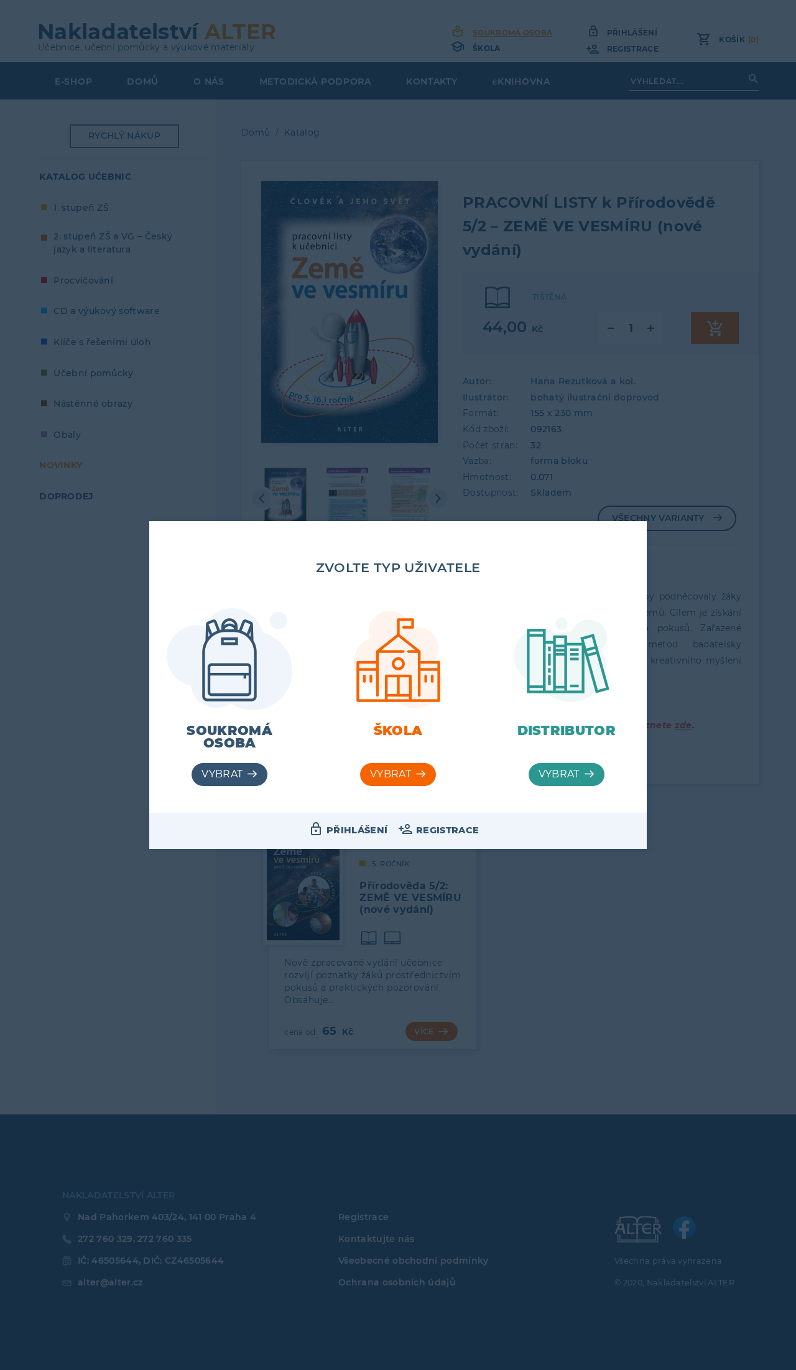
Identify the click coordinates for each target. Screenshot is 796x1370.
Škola (398, 730)
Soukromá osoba (229, 737)
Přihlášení (356, 830)
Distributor (566, 730)
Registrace (447, 830)
